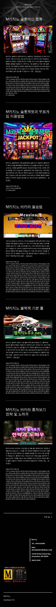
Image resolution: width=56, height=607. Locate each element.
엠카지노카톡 (19, 289)
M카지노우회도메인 (21, 87)
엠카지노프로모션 (21, 291)
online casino (11, 190)
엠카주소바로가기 (33, 277)
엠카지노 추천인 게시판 (41, 279)
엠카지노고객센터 (15, 281)
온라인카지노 (39, 291)
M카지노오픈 (12, 87)
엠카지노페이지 (12, 291)
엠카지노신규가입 (35, 283)
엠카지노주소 (29, 287)
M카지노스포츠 (11, 85)
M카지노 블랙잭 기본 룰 (24, 308)
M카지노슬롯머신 (20, 85)
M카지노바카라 (19, 83)
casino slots (11, 95)
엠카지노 (11, 93)
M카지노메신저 (46, 81)
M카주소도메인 (25, 79)
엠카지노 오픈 (30, 279)
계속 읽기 (38, 71)
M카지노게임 (12, 81)
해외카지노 (47, 291)
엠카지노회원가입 (31, 291)
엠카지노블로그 (16, 283)
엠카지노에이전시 (12, 285)
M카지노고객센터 (20, 81)
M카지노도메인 (30, 81)
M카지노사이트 (36, 83)
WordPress (7, 600)
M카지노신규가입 (30, 85)
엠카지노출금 (12, 289)
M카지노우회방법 (31, 87)
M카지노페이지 (23, 91)
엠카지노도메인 (25, 281)
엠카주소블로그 (42, 277)
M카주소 (18, 79)
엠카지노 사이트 (22, 279)
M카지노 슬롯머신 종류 (24, 19)
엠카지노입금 (22, 287)
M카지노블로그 (28, 83)
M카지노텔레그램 (14, 91)
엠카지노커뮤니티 (28, 289)
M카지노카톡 (32, 89)
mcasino (13, 79)
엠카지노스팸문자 (25, 283)
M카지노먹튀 (37, 81)
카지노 (15, 93)
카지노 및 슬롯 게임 (16, 188)
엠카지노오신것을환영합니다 (25, 285)
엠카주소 (17, 277)
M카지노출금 (25, 89)
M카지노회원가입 (42, 91)
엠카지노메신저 (41, 281)
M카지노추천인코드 (16, 89)
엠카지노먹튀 (33, 281)
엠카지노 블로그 (13, 279)
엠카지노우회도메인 (38, 285)
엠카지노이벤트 (14, 287)
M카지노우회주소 (41, 87)
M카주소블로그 (43, 79)
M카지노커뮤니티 (41, 89)
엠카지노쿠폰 (37, 289)
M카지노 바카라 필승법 (24, 206)
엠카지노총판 (37, 287)
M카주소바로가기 (33, 79)
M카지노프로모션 (32, 91)
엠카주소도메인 (24, 277)
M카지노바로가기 (10, 83)
